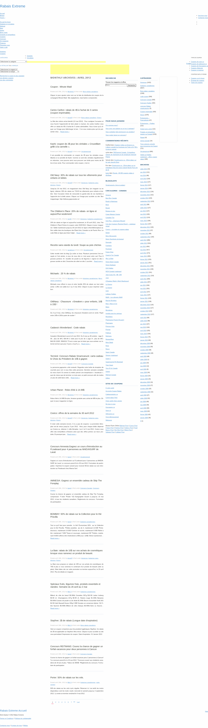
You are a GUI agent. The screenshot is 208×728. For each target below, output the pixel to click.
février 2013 (144, 224)
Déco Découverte (111, 236)
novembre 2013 (145, 195)
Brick (107, 205)
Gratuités (30, 56)
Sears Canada (110, 352)
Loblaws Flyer (120, 432)
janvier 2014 (144, 188)
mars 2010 (143, 334)
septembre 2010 (145, 314)
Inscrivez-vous (202, 15)
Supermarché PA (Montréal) (114, 362)
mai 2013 (143, 214)
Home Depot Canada (112, 262)
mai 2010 (143, 327)
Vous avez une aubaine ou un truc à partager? (120, 128)
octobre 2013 (144, 198)
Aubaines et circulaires (7, 24)
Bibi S (70, 591)
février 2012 (144, 259)
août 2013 (143, 204)
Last (78, 702)
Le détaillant (4, 65)
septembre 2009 (145, 353)
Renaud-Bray (110, 339)
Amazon (108, 195)
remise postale (145, 141)
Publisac (108, 333)
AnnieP (70, 117)
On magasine (4, 41)
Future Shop (109, 252)
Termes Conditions (6, 718)
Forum (2, 18)
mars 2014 (143, 182)
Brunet (108, 208)
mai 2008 (143, 405)
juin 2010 (143, 324)
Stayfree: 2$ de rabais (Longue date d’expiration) (74, 620)
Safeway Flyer (110, 432)
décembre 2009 (145, 343)
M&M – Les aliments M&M (114, 297)
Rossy (108, 349)
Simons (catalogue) (112, 355)
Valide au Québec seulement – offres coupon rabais (148, 157)
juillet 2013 (143, 208)
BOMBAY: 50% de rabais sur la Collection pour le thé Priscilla (75, 515)
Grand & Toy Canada (112, 255)
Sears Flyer (110, 428)
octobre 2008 (144, 388)
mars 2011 (143, 295)
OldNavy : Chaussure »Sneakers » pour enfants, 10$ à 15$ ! (76, 303)
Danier (108, 233)
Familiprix (109, 245)
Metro (107, 307)
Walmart (2, 26)
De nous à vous (110, 404)
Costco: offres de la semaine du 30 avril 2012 (72, 413)
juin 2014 (143, 172)
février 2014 (144, 185)
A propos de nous (16, 725)
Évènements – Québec (147, 123)
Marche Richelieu (111, 300)
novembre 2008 (145, 385)
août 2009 (143, 356)
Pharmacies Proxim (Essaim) (115, 320)
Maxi (1, 28)
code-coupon (144, 96)
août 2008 (143, 395)
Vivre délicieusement (112, 417)
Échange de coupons (197, 80)
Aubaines (3, 51)
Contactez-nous (203, 18)
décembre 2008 (145, 382)
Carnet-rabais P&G (111, 397)
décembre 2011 (145, 266)
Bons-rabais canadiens (90, 91)
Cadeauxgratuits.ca (112, 394)
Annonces (84, 182)
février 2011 (144, 298)
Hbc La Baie (109, 258)
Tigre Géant (109, 365)
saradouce (71, 250)
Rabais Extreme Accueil (13, 710)
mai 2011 (143, 288)
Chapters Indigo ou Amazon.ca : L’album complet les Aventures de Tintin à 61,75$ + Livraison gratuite (122, 147)
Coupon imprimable (146, 111)
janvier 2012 (144, 263)
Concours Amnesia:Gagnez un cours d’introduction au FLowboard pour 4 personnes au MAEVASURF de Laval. (76, 449)
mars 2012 (143, 256)
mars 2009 (143, 372)
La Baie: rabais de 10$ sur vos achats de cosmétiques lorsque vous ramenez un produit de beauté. (76, 551)
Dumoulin (108, 242)
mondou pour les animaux (114, 313)
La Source (109, 284)
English (188, 63)
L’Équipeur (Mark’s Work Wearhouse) (117, 281)
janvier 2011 (144, 301)
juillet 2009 (143, 359)
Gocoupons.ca (110, 407)
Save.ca (108, 410)
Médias (25, 725)
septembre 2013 (145, 201)
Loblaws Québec (111, 294)
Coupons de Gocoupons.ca (199, 66)
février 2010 (144, 337)
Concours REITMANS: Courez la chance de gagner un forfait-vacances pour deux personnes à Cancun (76, 647)
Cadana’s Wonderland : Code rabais (67, 327)
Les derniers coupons (6, 78)
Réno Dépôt (109, 342)
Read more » (64, 132)
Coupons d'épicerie (197, 68)
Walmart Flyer (123, 425)
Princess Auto (110, 326)
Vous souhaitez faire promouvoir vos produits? (120, 132)
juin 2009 (143, 363)
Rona (107, 346)
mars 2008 (143, 411)
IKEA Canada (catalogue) (113, 271)
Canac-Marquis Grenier (113, 214)
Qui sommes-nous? (112, 125)
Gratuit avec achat (146, 129)
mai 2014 (143, 175)
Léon (107, 291)
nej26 (69, 219)
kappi (69, 457)
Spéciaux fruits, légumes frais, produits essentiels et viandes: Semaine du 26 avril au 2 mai (75, 585)
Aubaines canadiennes (94, 219)
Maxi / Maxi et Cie (111, 304)
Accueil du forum (5, 22)
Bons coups (3, 32)
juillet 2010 (143, 321)
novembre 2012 (145, 230)
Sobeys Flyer (129, 428)
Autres (2, 30)
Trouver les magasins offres (116, 82)
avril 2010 (143, 330)
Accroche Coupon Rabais (114, 391)
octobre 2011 (144, 272)
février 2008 (144, 414)
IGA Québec (109, 268)
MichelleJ (71, 91)
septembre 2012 (145, 237)
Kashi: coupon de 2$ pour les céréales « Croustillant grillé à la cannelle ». (75, 145)
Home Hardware (111, 265)
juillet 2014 (143, 169)
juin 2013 (143, 211)
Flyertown (109, 249)
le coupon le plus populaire (12, 76)
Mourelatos (109, 316)
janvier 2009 (144, 379)
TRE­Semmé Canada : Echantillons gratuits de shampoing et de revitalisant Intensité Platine (121, 155)
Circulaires (30, 58)
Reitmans (109, 336)
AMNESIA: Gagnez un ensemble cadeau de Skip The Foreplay (76, 482)
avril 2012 (143, 253)
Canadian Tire (110, 217)
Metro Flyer (128, 430)
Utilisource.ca (110, 414)
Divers (99, 117)
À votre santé (110, 388)
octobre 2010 (144, 311)
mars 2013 (143, 220)
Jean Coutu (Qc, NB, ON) (114, 275)
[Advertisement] (66, 62)
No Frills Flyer (119, 430)
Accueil (2, 13)
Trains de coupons (197, 82)
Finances (3, 43)
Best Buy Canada (111, 198)
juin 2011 (143, 285)
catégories (4, 57)
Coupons (3, 37)
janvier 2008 (144, 418)
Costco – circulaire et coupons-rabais (117, 229)
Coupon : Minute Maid (61, 87)
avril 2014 (143, 178)
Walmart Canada (111, 375)
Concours (3, 39)
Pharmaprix (109, 323)
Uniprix (108, 371)
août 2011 (143, 279)
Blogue (2, 15)
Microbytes (109, 310)
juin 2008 (143, 401)
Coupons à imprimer (197, 70)
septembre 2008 (145, 392)
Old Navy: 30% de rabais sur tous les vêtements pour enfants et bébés (76, 176)
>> (74, 702)
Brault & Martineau (111, 201)
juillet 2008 (143, 398)
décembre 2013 (145, 191)
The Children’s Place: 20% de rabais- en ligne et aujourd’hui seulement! (73, 212)
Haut (206, 711)
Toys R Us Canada (111, 368)
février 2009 (144, 376)
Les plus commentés (6, 80)
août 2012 (143, 240)
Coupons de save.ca (197, 62)
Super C (108, 358)
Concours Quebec (146, 103)
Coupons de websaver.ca (199, 64)
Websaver (109, 420)
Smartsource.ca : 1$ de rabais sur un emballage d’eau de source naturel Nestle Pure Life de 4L (122, 168)
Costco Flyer (133, 425)
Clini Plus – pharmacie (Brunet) (115, 221)
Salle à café (3, 47)
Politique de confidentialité (23, 718)
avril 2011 (143, 292)
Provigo (108, 329)
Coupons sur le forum (197, 78)
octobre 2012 (144, 233)
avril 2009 (143, 369)
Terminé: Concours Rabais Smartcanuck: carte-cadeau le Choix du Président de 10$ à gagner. (76, 357)
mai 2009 (143, 366)
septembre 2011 (145, 275)
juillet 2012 (143, 243)
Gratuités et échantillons (7, 35)
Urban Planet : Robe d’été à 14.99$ (67, 390)
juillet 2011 (143, 282)
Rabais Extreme (12, 6)
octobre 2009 (144, 350)
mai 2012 (143, 250)
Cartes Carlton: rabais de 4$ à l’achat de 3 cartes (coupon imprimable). (74, 111)
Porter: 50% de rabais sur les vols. (67, 677)
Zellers (108, 378)
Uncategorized (86, 151)
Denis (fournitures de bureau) (115, 239)
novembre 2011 (145, 269)
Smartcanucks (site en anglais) (115, 185)
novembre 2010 (145, 308)
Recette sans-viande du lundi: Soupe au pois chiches (75, 245)
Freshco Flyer (119, 428)
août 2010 (143, 317)
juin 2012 (143, 246)
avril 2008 (143, 408)
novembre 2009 (145, 346)
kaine (107, 173)
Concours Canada (87, 363)
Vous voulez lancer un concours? (116, 135)
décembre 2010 (145, 305)
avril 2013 (143, 217)
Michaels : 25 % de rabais (62, 273)
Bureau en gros (110, 211)
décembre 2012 (145, 227)
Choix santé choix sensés (114, 401)
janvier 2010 (144, 340)
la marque (14, 65)
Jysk (107, 278)
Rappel (142, 137)
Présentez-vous (5, 45)
